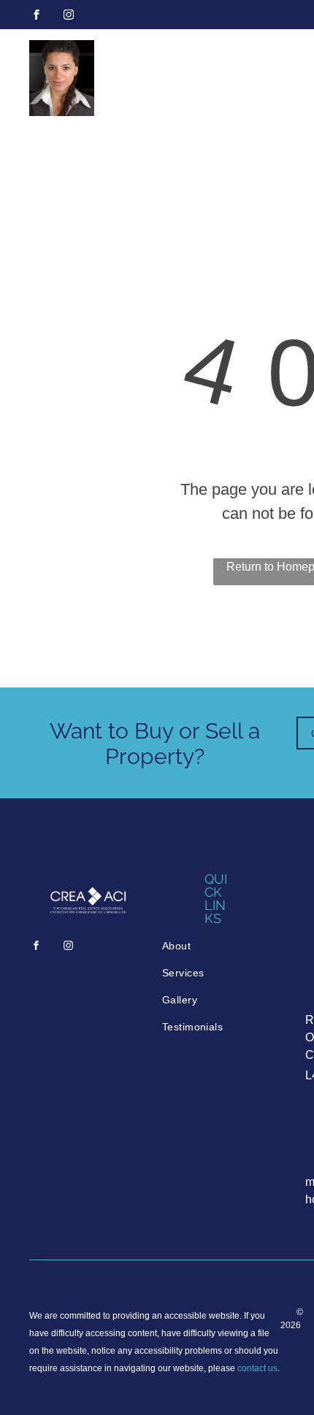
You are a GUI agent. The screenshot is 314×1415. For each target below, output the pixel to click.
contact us (257, 1368)
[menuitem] (217, 946)
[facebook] (36, 16)
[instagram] (68, 16)
